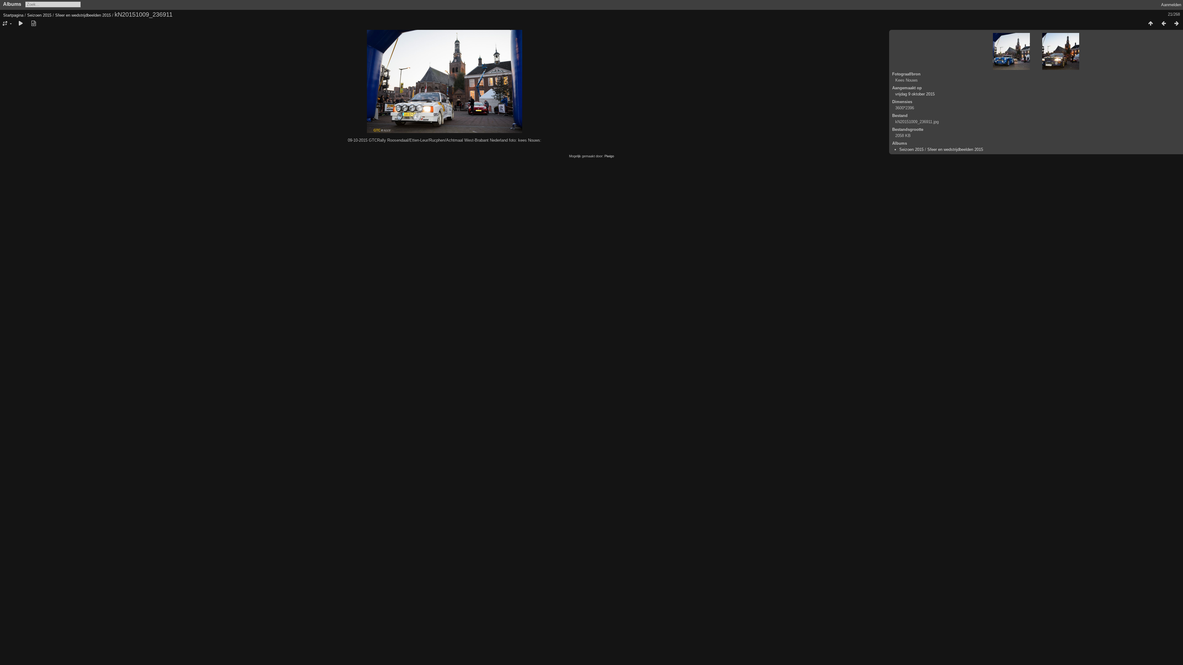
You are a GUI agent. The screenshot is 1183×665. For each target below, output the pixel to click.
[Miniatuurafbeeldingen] (1150, 24)
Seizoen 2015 (39, 15)
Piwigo (609, 156)
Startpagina (13, 15)
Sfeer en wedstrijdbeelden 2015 (83, 15)
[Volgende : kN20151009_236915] (1176, 24)
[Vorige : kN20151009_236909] (1163, 24)
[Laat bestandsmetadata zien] (33, 24)
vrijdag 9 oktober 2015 (915, 94)
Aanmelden (1171, 4)
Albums (12, 4)
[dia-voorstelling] (20, 24)
